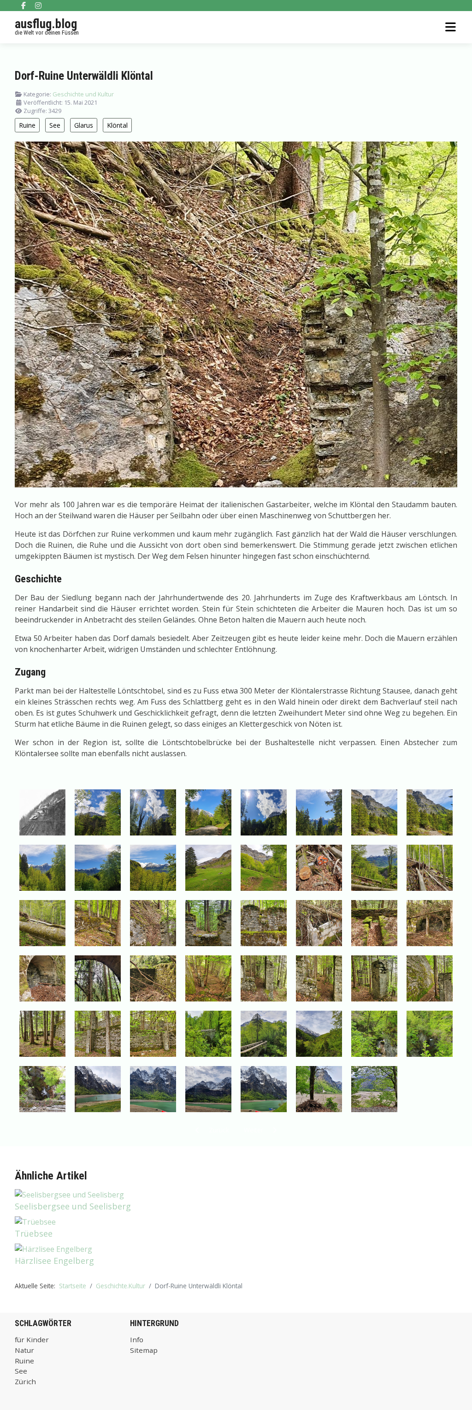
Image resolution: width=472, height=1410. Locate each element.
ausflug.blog (46, 24)
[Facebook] (23, 5)
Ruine (27, 125)
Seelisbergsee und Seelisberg (73, 1206)
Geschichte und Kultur (83, 94)
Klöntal (117, 125)
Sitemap (144, 1350)
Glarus (83, 125)
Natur (24, 1350)
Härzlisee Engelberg (54, 1260)
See (54, 125)
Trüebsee (34, 1233)
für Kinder (32, 1339)
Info (136, 1339)
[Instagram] (38, 5)
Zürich (25, 1381)
